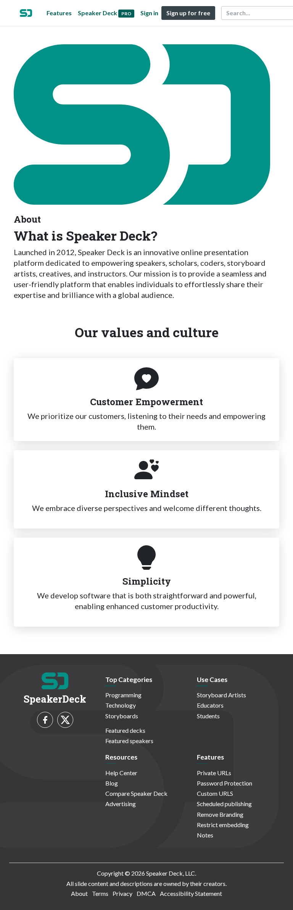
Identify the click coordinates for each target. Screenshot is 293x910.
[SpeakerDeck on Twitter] (65, 720)
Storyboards (121, 715)
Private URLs (214, 772)
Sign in (149, 12)
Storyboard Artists (221, 694)
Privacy (122, 893)
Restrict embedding (223, 824)
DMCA (146, 893)
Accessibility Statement (191, 893)
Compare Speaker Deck (136, 793)
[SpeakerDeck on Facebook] (45, 720)
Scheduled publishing (224, 803)
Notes (205, 835)
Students (208, 715)
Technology (120, 705)
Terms (100, 893)
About (79, 893)
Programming (123, 694)
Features (59, 12)
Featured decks (125, 730)
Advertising (120, 803)
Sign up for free (188, 12)
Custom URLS (215, 793)
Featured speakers (129, 740)
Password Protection (224, 783)
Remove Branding (220, 814)
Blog (111, 783)
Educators (210, 705)
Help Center (121, 772)
